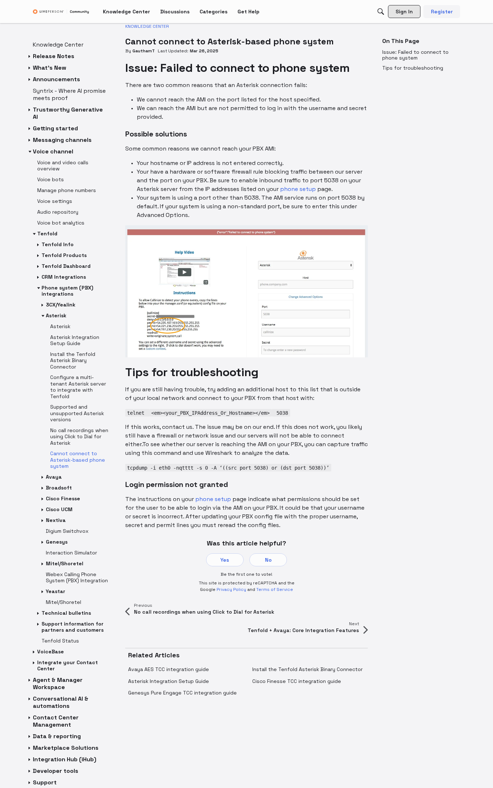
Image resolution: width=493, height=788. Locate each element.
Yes (225, 560)
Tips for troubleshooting (412, 68)
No (268, 560)
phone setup (298, 189)
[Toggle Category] (30, 56)
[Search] (380, 11)
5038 (281, 413)
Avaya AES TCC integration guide (168, 669)
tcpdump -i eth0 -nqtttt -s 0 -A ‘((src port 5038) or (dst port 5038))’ (228, 468)
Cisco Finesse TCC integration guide (296, 681)
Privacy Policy (231, 589)
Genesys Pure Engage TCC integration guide (182, 692)
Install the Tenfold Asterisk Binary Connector (307, 669)
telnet (137, 413)
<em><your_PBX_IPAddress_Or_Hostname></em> (210, 413)
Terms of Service (274, 589)
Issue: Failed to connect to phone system (415, 55)
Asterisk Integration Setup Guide (168, 681)
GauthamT (143, 51)
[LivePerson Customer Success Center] (61, 11)
